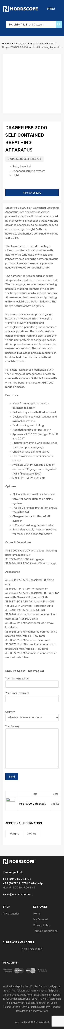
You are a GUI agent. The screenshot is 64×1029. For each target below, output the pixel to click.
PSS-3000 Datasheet (32, 803)
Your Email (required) (17, 693)
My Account (40, 919)
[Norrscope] (20, 11)
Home (5, 43)
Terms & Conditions (45, 931)
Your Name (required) (17, 678)
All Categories (11, 913)
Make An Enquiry (32, 192)
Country (10, 711)
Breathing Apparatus (23, 43)
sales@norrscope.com (17, 894)
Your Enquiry (12, 726)
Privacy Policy (41, 925)
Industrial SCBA (46, 43)
